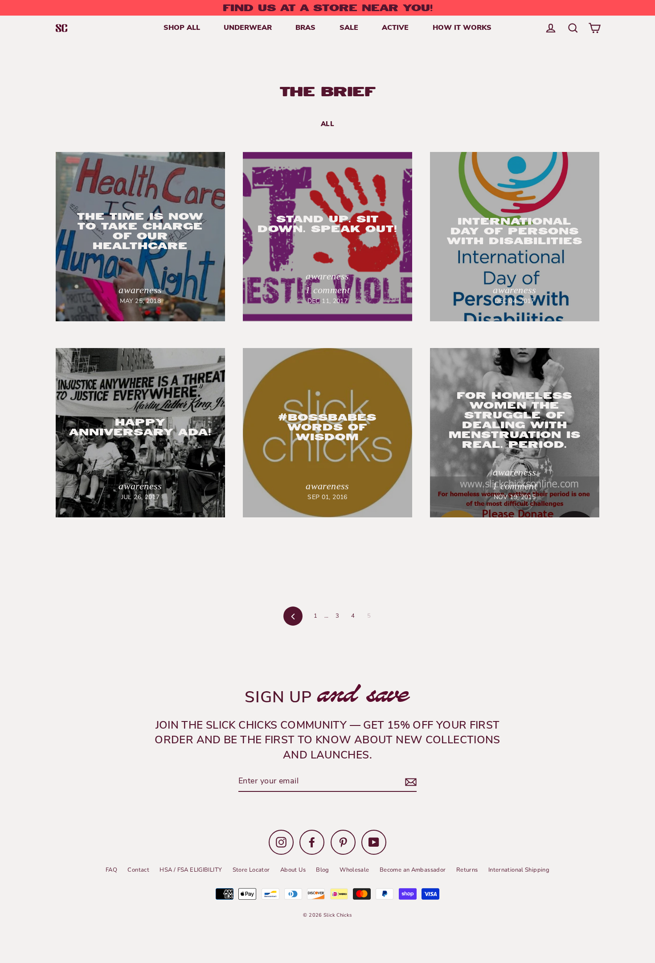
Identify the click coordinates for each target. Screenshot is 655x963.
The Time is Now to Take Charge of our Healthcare (140, 231)
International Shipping (518, 870)
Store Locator (251, 870)
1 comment (327, 289)
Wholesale (354, 870)
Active (395, 28)
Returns (467, 870)
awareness (140, 289)
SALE (349, 28)
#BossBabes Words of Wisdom (327, 427)
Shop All (182, 28)
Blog (322, 870)
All (327, 124)
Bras (305, 28)
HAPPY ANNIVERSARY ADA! (140, 427)
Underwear (248, 28)
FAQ (111, 870)
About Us (293, 870)
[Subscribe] (409, 782)
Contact (138, 870)
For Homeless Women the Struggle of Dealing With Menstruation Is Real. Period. (515, 420)
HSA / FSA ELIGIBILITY (191, 870)
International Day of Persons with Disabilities (514, 231)
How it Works (462, 28)
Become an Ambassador (413, 870)
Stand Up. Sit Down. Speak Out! (327, 224)
